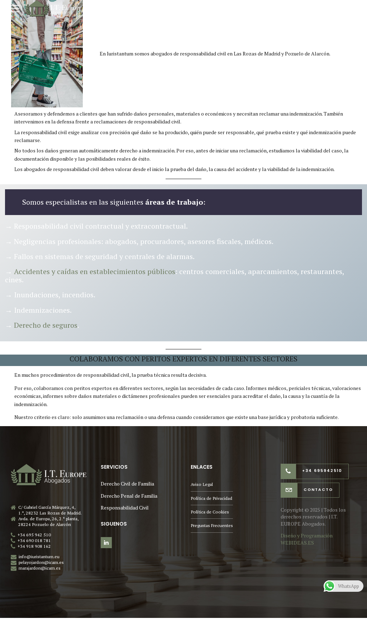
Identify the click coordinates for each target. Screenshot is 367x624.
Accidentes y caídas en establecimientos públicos (94, 271)
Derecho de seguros (45, 325)
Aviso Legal (202, 484)
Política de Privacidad (211, 498)
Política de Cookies (210, 512)
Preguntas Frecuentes (212, 525)
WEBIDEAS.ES (297, 542)
